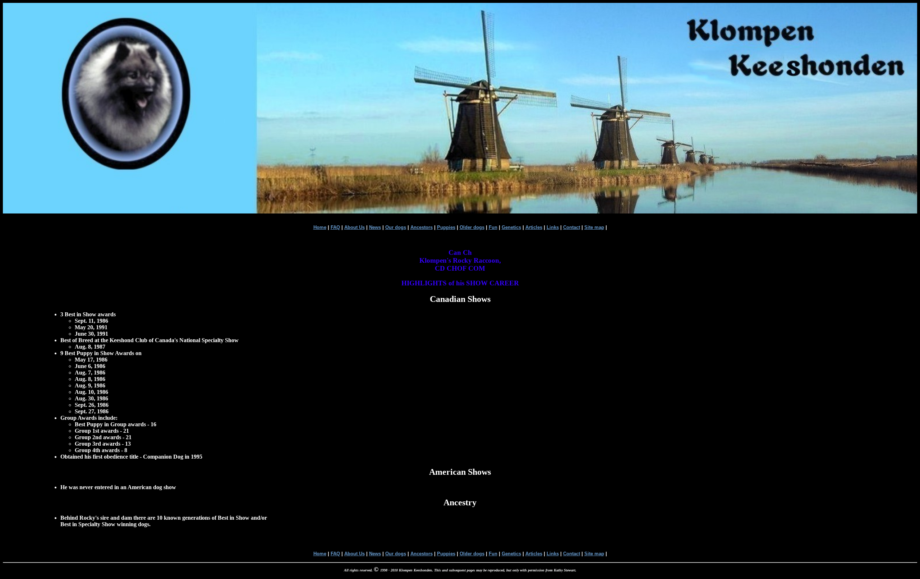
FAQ (335, 227)
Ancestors (421, 227)
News (375, 227)
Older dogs (472, 227)
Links (553, 227)
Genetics (511, 227)
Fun (493, 227)
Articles (533, 227)
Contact (571, 227)
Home (319, 227)
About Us (354, 227)
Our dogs (395, 227)
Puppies (446, 227)
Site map (594, 227)
